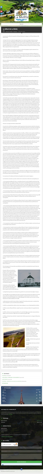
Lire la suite (10, 414)
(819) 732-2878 (39, 420)
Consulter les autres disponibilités (7, 436)
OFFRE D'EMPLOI (5, 379)
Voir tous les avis (5, 383)
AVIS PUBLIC (4, 375)
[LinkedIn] (1, 14)
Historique (15, 31)
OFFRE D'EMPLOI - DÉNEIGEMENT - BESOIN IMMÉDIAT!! (10, 377)
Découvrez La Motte (9, 31)
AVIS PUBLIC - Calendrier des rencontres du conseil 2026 (11, 381)
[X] (1, 9)
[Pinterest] (1, 11)
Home (4, 31)
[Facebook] (1, 7)
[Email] (1, 16)
